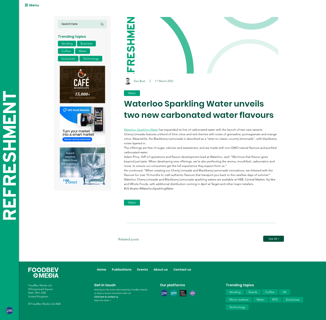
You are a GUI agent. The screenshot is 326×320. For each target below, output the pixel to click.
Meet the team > (102, 300)
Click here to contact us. (106, 296)
